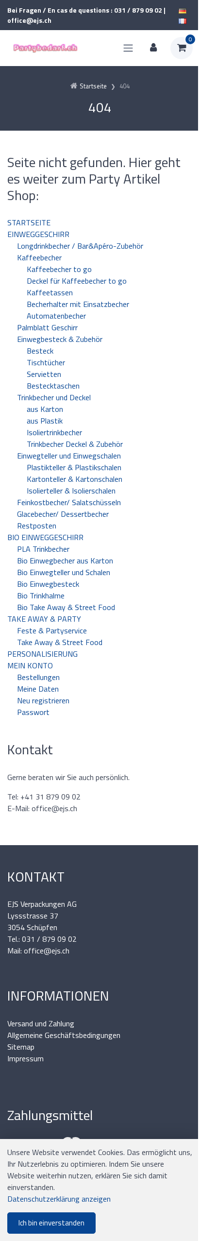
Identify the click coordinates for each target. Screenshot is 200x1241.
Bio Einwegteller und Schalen (63, 572)
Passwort (33, 712)
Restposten (36, 525)
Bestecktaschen (53, 385)
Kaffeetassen (50, 292)
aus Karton (45, 409)
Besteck (40, 351)
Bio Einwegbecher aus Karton (65, 560)
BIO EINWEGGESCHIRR (45, 537)
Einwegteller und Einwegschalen (69, 455)
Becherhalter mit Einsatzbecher (78, 304)
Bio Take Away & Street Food (66, 607)
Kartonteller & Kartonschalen (74, 479)
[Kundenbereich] (153, 48)
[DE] (182, 10)
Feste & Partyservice (52, 630)
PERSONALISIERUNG (42, 654)
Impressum (25, 1058)
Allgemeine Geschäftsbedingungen (63, 1035)
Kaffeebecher (39, 257)
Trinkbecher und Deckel (54, 397)
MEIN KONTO (30, 665)
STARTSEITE (28, 222)
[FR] (182, 20)
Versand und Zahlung (40, 1023)
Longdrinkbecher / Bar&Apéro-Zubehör (80, 246)
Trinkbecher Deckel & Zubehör (75, 444)
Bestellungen (38, 677)
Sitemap (20, 1047)
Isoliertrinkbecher (54, 432)
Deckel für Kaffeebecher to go (77, 281)
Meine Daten (38, 689)
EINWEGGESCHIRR (38, 234)
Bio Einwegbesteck (48, 584)
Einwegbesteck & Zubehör (59, 339)
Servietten (44, 374)
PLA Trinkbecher (43, 549)
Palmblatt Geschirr (47, 327)
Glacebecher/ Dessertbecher (63, 514)
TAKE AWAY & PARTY (44, 619)
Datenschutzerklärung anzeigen (59, 1199)
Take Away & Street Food (59, 642)
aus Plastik (45, 420)
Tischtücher (46, 362)
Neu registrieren (43, 700)
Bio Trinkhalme (41, 595)
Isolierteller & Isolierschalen (71, 490)
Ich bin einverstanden (51, 1222)
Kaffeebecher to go (59, 269)
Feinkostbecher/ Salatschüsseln (69, 502)
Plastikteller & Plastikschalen (74, 467)
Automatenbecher (56, 316)
